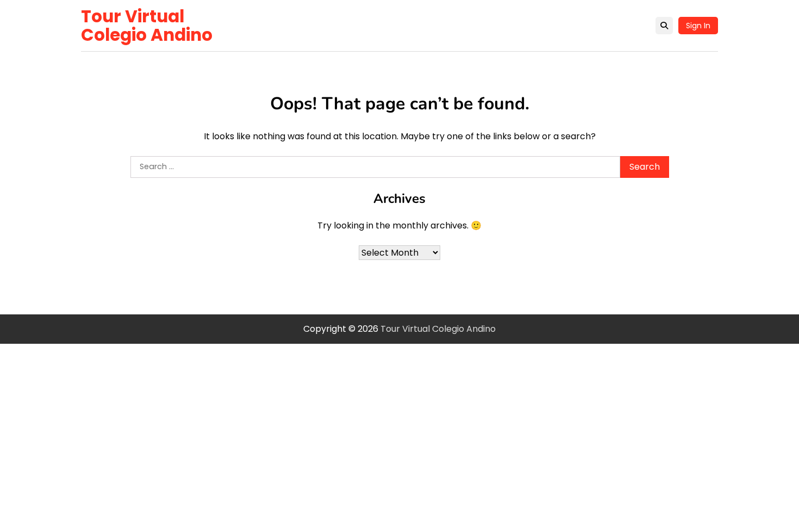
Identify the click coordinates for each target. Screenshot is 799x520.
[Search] (664, 25)
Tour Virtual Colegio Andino (147, 25)
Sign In (698, 25)
